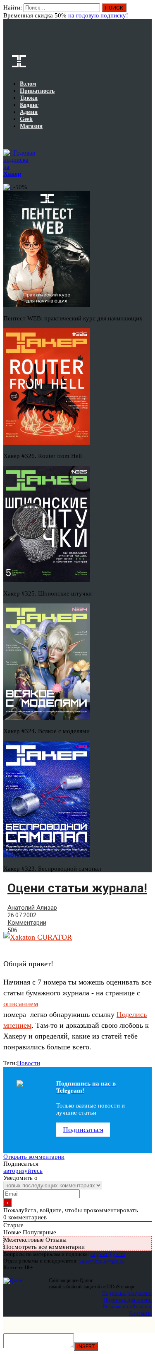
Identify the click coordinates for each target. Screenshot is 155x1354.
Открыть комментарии (33, 1156)
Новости (28, 1063)
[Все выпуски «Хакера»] (4, 139)
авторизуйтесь (23, 1170)
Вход (146, 11)
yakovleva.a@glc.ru (101, 1261)
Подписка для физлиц (127, 1293)
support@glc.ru (108, 1254)
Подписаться (83, 1129)
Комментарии (26, 922)
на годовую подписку (97, 15)
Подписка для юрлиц (127, 1300)
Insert (86, 1346)
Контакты (140, 1313)
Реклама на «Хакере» (127, 1306)
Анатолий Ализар (32, 907)
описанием (20, 1003)
